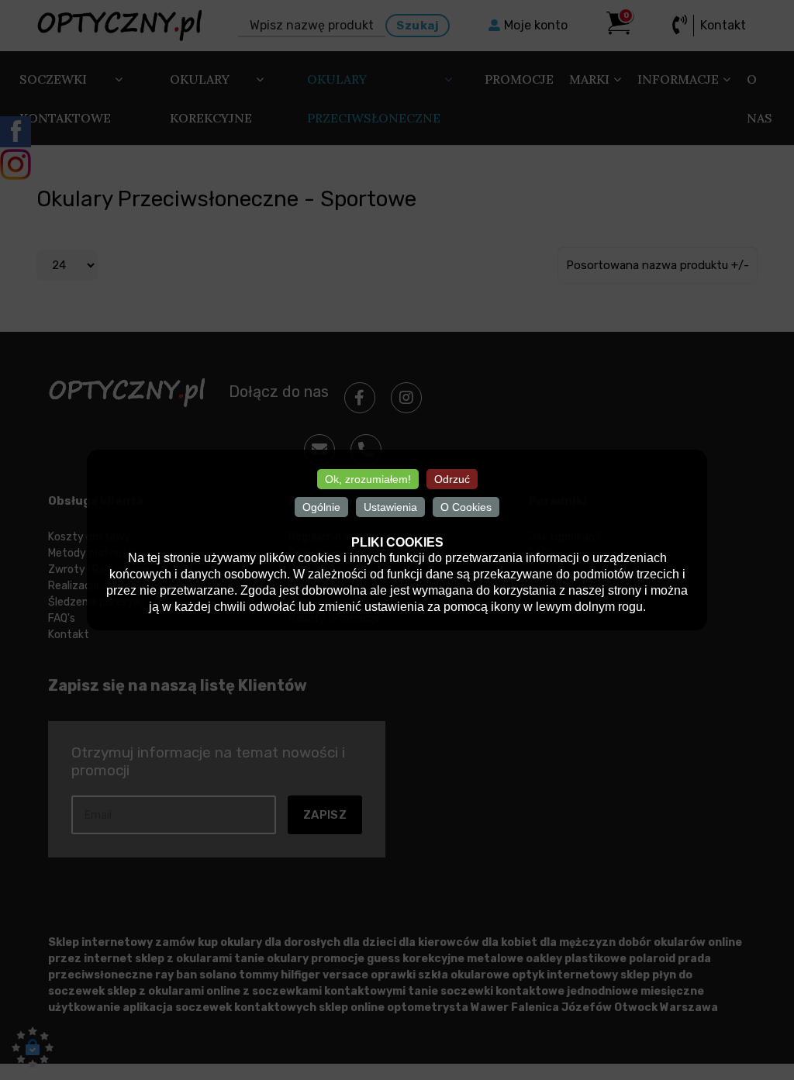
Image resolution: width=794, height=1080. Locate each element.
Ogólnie (321, 507)
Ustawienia (390, 507)
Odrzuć (452, 479)
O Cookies (466, 507)
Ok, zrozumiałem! (368, 479)
